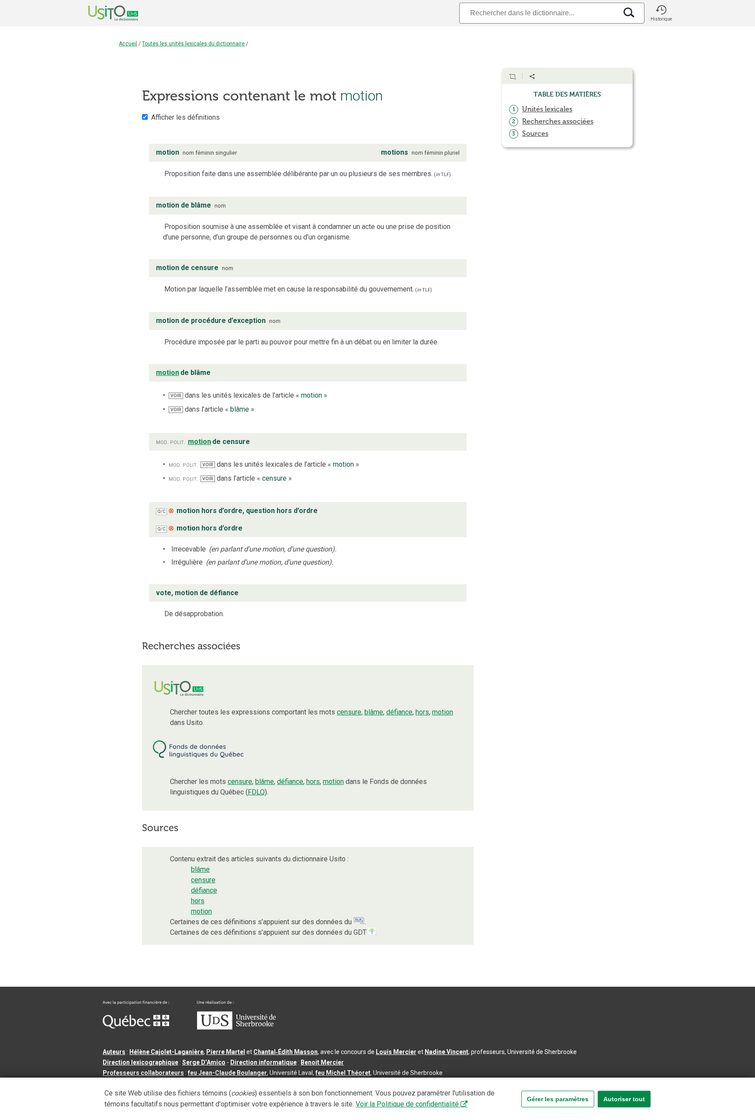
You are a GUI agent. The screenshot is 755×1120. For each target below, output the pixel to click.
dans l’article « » (212, 409)
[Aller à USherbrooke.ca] (236, 1027)
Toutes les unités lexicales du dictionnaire (193, 44)
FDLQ (256, 792)
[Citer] (512, 76)
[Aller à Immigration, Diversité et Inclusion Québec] (136, 1026)
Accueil (128, 44)
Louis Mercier (396, 1051)
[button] (661, 13)
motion (442, 712)
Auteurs (114, 1051)
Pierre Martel (225, 1051)
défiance (399, 712)
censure (349, 712)
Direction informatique (263, 1062)
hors (422, 712)
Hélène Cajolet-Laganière (166, 1051)
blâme (373, 712)
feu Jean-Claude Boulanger (227, 1072)
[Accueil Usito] (103, 13)
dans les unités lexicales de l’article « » (248, 395)
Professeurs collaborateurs (143, 1072)
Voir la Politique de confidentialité (407, 1104)
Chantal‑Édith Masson (285, 1051)
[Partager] (532, 76)
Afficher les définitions (185, 117)
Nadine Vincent (446, 1051)
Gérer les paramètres (558, 1099)
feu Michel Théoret (343, 1072)
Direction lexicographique (140, 1062)
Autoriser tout (624, 1099)
